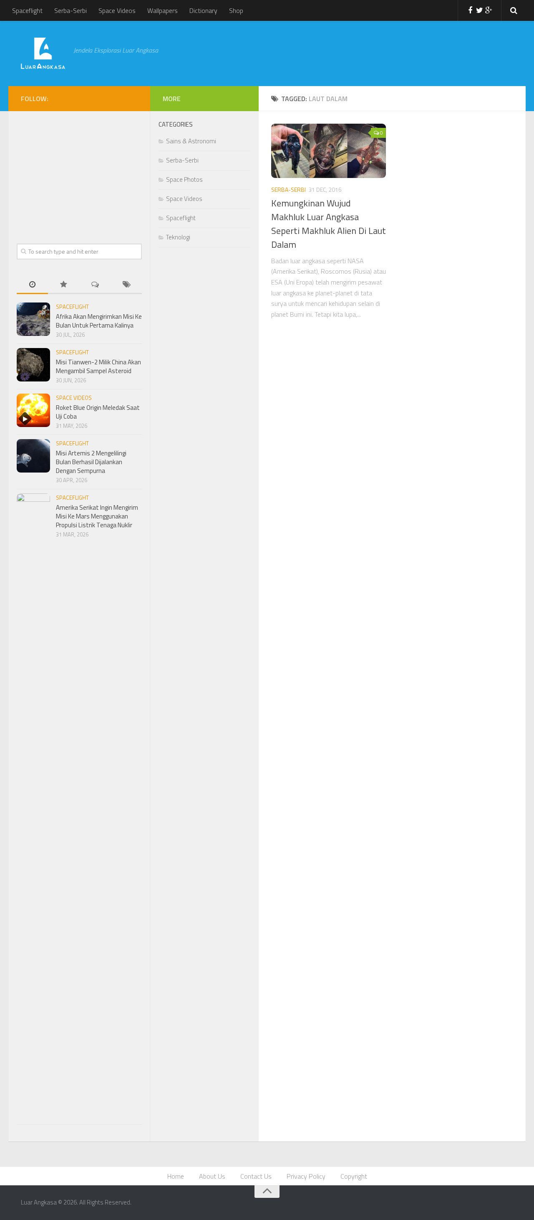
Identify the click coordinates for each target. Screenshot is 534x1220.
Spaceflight (27, 10)
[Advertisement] (335, 52)
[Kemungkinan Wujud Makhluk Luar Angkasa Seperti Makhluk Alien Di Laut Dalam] (328, 151)
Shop (236, 10)
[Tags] (126, 285)
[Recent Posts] (32, 285)
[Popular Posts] (63, 285)
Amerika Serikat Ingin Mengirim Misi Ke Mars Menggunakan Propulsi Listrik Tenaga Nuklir (97, 516)
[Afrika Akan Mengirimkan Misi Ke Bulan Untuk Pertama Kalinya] (33, 319)
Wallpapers (162, 10)
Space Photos (184, 179)
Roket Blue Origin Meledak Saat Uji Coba (98, 412)
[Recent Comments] (95, 285)
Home (175, 1176)
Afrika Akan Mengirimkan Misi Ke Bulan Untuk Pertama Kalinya (99, 321)
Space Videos (117, 10)
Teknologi (178, 237)
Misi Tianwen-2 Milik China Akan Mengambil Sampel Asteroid (98, 366)
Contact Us (256, 1176)
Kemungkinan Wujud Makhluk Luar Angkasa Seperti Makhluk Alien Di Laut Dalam (328, 224)
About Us (212, 1176)
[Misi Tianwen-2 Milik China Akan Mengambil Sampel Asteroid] (33, 364)
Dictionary (203, 10)
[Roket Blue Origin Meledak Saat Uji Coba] (33, 410)
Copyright (353, 1176)
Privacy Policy (306, 1176)
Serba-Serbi (70, 10)
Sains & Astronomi (191, 141)
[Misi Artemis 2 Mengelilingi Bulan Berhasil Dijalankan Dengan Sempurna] (33, 456)
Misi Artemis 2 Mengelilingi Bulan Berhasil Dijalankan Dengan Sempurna (91, 461)
